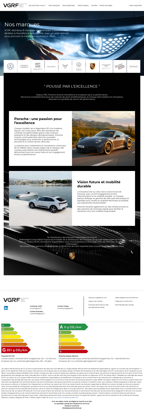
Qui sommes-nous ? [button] (37, 5)
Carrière (94, 5)
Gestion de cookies (95, 301)
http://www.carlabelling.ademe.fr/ (66, 397)
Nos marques (54, 5)
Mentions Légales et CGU (97, 297)
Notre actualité (106, 5)
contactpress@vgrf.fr (65, 308)
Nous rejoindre (135, 5)
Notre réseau (83, 5)
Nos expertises (68, 5)
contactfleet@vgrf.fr (37, 314)
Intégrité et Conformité (123, 301)
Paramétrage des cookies (124, 305)
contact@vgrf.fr (36, 308)
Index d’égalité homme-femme (126, 297)
